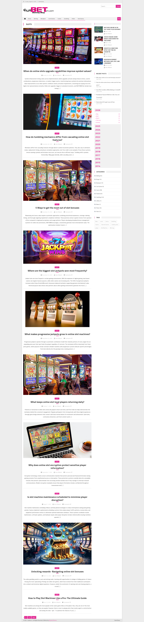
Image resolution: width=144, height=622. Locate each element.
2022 (97, 137)
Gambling (66, 19)
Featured (98, 193)
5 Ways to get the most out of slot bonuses (57, 207)
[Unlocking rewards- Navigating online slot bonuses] (57, 544)
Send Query (41, 1)
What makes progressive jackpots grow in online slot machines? (57, 334)
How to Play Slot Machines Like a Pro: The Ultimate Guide (57, 598)
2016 (97, 158)
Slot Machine (104, 228)
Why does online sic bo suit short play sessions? (112, 28)
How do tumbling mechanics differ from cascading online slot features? (57, 138)
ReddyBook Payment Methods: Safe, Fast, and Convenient (112, 61)
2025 (97, 126)
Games (97, 224)
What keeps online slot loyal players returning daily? (57, 401)
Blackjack (43, 19)
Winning (112, 228)
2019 (97, 148)
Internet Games (105, 224)
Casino (59, 19)
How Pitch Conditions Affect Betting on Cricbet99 (111, 50)
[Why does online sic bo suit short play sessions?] (98, 29)
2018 (97, 151)
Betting (36, 19)
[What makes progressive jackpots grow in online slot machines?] (57, 309)
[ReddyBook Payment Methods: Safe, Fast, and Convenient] (98, 61)
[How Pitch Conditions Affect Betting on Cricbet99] (98, 50)
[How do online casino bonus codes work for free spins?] (98, 39)
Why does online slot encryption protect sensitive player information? (57, 467)
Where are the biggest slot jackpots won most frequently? (57, 270)
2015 (97, 162)
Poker (73, 19)
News (97, 204)
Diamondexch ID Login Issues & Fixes (105, 102)
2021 (97, 140)
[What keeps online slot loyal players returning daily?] (57, 374)
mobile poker (115, 224)
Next (34, 617)
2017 (97, 155)
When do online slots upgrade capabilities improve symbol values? (57, 71)
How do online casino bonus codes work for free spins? (111, 39)
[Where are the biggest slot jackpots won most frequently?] (57, 247)
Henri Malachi (57, 75)
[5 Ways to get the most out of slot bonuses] (57, 180)
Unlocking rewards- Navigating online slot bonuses (57, 571)
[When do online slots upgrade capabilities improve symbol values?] (57, 46)
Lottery (98, 201)
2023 (97, 133)
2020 (97, 144)
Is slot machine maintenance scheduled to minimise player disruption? (57, 498)
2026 (97, 110)
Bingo (97, 179)
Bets (96, 221)
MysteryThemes (53, 620)
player (96, 228)
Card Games (51, 19)
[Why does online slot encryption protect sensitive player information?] (57, 440)
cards (101, 221)
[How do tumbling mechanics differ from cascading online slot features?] (57, 112)
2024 (97, 129)
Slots (57, 67)
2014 (97, 166)
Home (29, 19)
